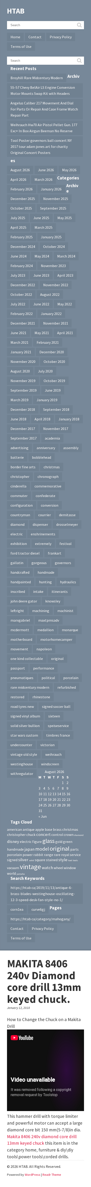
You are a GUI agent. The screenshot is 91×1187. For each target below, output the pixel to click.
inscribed (17, 591)
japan (29, 849)
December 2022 (22, 285)
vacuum (13, 868)
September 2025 (53, 208)
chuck (30, 834)
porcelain (70, 677)
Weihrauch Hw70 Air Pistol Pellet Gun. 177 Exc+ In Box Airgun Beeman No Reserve (43, 127)
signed (12, 860)
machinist (65, 610)
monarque (70, 630)
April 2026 (18, 179)
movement (19, 649)
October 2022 (21, 294)
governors (63, 562)
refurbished (66, 687)
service (75, 855)
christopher (19, 476)
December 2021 (22, 323)
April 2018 (42, 419)
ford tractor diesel (25, 553)
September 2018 (56, 409)
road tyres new (22, 706)
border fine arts (22, 467)
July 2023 (17, 275)
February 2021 (48, 342)
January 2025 (51, 237)
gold (58, 841)
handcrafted (19, 572)
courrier (44, 515)
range (48, 855)
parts (74, 849)
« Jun (42, 816)
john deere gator (23, 601)
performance (43, 668)
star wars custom (24, 735)
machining (40, 610)
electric (16, 534)
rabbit (38, 855)
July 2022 (17, 304)
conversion (49, 505)
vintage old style (23, 754)
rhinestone (41, 697)
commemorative (48, 486)
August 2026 (20, 170)
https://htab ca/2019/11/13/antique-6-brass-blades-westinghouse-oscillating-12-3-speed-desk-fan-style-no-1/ (42, 893)
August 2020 (20, 371)
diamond (17, 524)
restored (17, 697)
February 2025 (21, 237)
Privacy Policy (61, 37)
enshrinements (43, 534)
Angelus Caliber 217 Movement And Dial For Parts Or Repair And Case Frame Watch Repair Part (44, 109)
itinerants (60, 591)
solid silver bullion (25, 725)
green (67, 841)
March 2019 (19, 400)
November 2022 (55, 285)
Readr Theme (51, 1175)
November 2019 (22, 380)
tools (75, 860)
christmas (52, 467)
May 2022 (64, 304)
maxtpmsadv (48, 620)
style (62, 859)
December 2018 (22, 409)
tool (70, 860)
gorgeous (39, 562)
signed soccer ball (56, 706)
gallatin (16, 562)
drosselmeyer (67, 524)
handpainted (20, 582)
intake (38, 591)
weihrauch (53, 754)
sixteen (54, 716)
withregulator (21, 773)
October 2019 (54, 380)
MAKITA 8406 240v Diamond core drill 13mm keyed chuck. (44, 981)
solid (31, 860)
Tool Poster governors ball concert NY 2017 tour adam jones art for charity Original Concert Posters (41, 146)
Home (15, 37)
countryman (20, 515)
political (48, 677)
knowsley (52, 601)
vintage (30, 866)
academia (52, 438)
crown (69, 834)
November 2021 (55, 323)
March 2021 (19, 342)
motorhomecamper (56, 639)
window (70, 868)
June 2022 (41, 304)
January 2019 (47, 400)
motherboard (21, 639)
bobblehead (41, 457)
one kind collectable (26, 658)
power (28, 855)
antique (29, 829)
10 (40, 794)
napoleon (44, 649)
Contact (35, 37)
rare (57, 855)
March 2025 (43, 227)
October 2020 (54, 361)
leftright (17, 610)
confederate (45, 495)
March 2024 (66, 256)
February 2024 (21, 265)
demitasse (67, 515)
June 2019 (53, 390)
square (40, 860)
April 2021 (65, 332)
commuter (19, 495)
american (14, 829)
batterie (17, 457)
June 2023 (41, 275)
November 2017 (55, 428)
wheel (58, 868)
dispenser (40, 524)
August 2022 (50, 294)
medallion (45, 630)
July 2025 (17, 217)
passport (17, 668)
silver (23, 859)
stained (52, 860)
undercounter (21, 744)
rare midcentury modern (29, 687)
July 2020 (45, 371)
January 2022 (51, 313)
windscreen (50, 764)
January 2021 (20, 352)
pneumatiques (21, 677)
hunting (45, 582)
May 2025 (64, 217)
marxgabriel (20, 620)
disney (13, 841)
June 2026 (46, 170)
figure (37, 841)
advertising (19, 447)
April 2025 (18, 227)
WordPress (32, 1175)
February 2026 (21, 189)
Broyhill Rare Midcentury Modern (36, 77)
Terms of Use (21, 46)
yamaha (21, 873)
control (57, 834)
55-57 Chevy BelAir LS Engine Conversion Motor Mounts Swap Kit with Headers (42, 90)
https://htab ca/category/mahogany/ (40, 919)
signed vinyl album (25, 716)
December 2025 (22, 198)
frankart (54, 553)
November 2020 (22, 361)
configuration (21, 505)
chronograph (48, 476)
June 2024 (18, 256)
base (48, 829)
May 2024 (42, 256)
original (57, 658)
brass (57, 829)
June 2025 (41, 217)
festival (66, 543)
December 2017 (22, 428)
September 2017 (23, 438)
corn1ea (16, 909)
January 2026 (51, 189)
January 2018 (69, 419)
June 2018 (18, 419)
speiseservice (58, 725)
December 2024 (22, 246)
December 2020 (51, 352)
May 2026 (69, 170)
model (42, 849)
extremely (43, 543)
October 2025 (21, 208)
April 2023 (65, 275)
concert (43, 834)
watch (47, 867)
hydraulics (68, 582)
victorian (47, 744)
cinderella (18, 486)
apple (39, 829)
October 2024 (54, 246)
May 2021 (42, 332)
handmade (46, 572)
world (11, 873)
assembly (70, 447)
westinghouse (21, 764)
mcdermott (19, 630)
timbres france (58, 735)
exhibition (18, 543)
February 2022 (21, 313)
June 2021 (18, 332)
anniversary (46, 447)
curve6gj (38, 909)
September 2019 (23, 390)
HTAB (15, 11)
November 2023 (53, 265)
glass (48, 841)
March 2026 (43, 179)
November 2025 (55, 198)
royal (65, 855)
